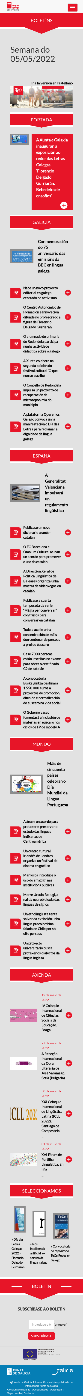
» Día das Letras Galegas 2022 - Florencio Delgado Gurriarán (18, 1253)
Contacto (29, 1393)
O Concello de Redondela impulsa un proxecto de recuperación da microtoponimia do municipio (42, 395)
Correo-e (60, 1324)
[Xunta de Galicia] (18, 1372)
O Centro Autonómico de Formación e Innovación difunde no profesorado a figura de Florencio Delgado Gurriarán (42, 317)
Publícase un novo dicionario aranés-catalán (36, 532)
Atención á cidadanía (18, 1389)
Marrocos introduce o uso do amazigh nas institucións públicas (39, 880)
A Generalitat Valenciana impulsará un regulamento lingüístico (56, 492)
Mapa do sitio (14, 1393)
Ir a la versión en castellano (52, 83)
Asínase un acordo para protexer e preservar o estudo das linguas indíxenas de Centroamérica (40, 831)
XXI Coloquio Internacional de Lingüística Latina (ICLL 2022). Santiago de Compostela (52, 1116)
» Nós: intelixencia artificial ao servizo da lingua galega (38, 1253)
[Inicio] (13, 6)
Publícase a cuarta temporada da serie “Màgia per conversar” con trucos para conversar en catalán (40, 610)
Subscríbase (41, 1336)
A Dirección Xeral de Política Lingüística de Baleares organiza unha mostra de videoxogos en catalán (42, 581)
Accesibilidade (40, 1389)
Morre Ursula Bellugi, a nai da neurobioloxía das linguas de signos (41, 900)
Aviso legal (56, 1389)
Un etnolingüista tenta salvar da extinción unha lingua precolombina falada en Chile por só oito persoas (41, 924)
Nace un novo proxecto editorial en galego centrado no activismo (40, 293)
